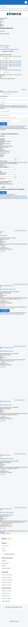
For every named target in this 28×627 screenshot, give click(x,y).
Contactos (4, 550)
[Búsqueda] (25, 6)
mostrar (3, 187)
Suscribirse (5, 310)
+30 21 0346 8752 (17, 65)
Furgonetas (3, 533)
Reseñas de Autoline (6, 582)
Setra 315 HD (3, 235)
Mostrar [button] (11, 56)
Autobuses (8, 533)
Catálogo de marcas (6, 584)
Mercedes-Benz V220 (6, 404)
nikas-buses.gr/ (3, 67)
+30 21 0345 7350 (17, 60)
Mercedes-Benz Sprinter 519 (7, 289)
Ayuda (3, 548)
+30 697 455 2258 (17, 56)
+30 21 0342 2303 (17, 64)
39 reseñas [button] (6, 47)
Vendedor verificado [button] (4, 33)
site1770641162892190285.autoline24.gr (9, 49)
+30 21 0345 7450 (17, 62)
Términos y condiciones (7, 574)
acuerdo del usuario (19, 127)
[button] (26, 2)
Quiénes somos (5, 545)
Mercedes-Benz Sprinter (6, 351)
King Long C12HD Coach (6, 512)
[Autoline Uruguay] (9, 2)
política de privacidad (5, 127)
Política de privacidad (6, 577)
